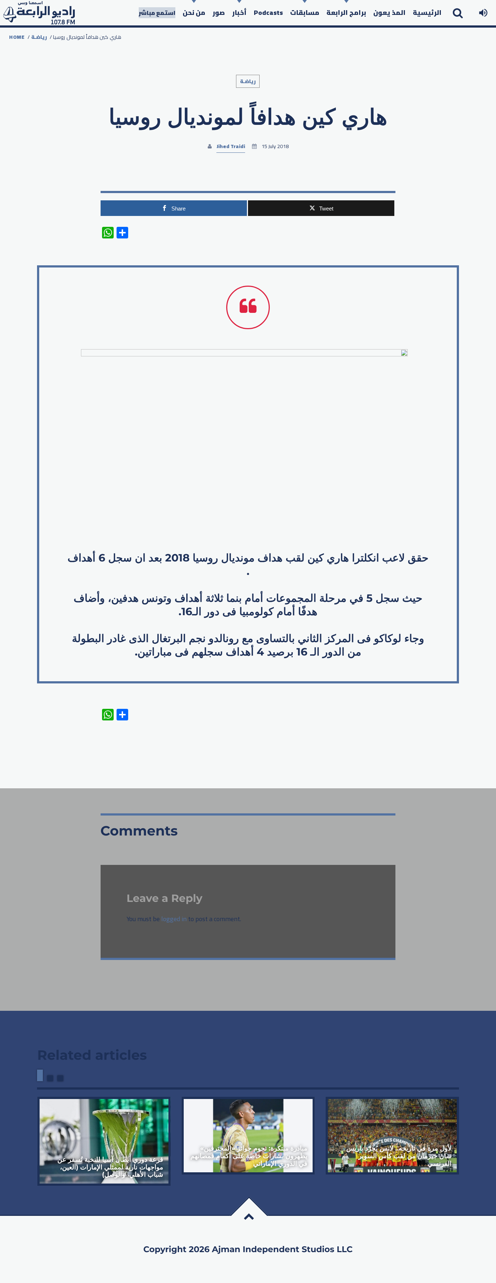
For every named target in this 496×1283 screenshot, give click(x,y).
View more (103, 1141)
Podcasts (268, 13)
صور (218, 13)
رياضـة (39, 37)
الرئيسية (427, 13)
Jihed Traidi (230, 146)
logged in (174, 919)
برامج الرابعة (346, 13)
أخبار (239, 13)
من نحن (194, 13)
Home (17, 37)
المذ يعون (389, 13)
